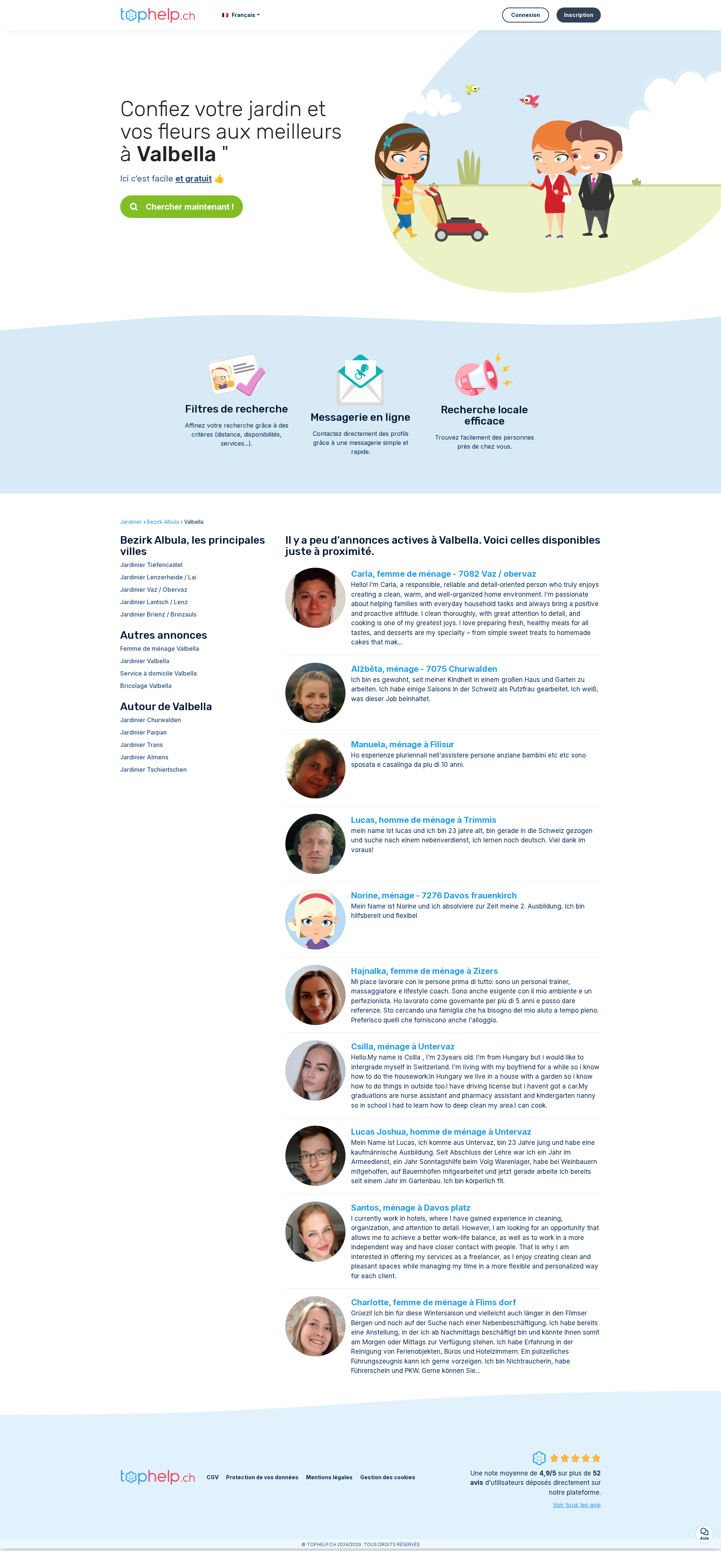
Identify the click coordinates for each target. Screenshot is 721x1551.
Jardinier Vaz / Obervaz (153, 589)
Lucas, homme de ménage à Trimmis (423, 820)
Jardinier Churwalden (150, 720)
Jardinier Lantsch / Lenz (154, 602)
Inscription (578, 15)
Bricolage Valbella (146, 685)
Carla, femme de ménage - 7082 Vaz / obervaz (443, 574)
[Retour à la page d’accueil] (157, 15)
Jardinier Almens (144, 757)
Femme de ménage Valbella (159, 648)
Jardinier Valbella (144, 661)
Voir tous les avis (577, 1505)
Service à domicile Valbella (158, 673)
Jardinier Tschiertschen (153, 769)
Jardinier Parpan (143, 732)
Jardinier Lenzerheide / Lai (158, 577)
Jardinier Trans (141, 744)
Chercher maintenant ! (190, 207)
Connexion (525, 15)
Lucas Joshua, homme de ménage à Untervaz (441, 1132)
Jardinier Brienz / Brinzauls (158, 614)
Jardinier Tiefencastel (151, 564)
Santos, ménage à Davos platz (411, 1207)
